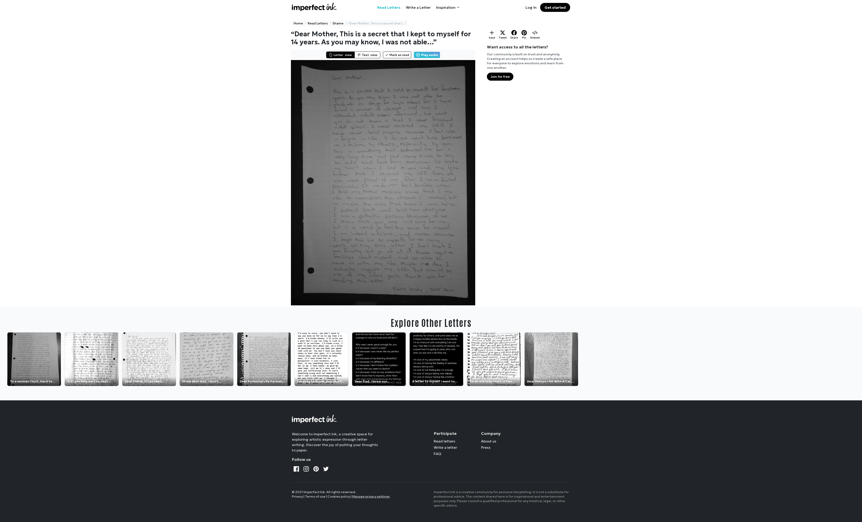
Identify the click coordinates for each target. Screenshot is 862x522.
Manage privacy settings (371, 496)
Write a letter (445, 447)
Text (369, 55)
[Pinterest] (316, 468)
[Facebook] (296, 468)
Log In (531, 7)
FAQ (437, 453)
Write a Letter (418, 7)
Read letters (444, 441)
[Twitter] (325, 468)
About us (488, 441)
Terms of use (315, 496)
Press (485, 447)
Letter (343, 55)
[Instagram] (306, 468)
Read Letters (388, 7)
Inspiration (445, 7)
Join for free (500, 77)
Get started (555, 7)
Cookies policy (339, 496)
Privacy (297, 496)
